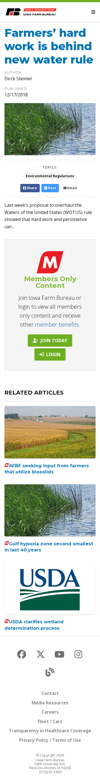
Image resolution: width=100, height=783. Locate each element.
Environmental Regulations (50, 176)
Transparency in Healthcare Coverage (50, 731)
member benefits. (57, 324)
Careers (50, 712)
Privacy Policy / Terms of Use (50, 740)
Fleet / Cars (50, 721)
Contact (50, 693)
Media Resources (50, 703)
